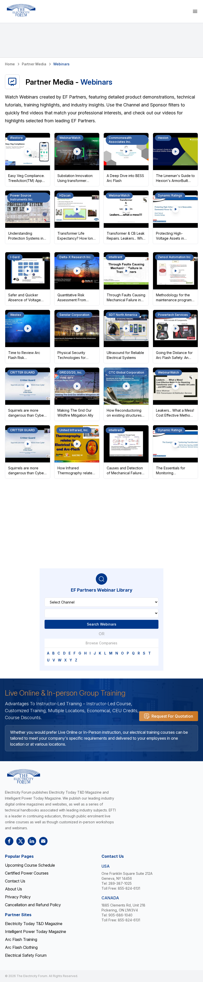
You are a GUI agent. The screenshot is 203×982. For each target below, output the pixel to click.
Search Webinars (101, 624)
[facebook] (9, 841)
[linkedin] (32, 841)
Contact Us (15, 881)
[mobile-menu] (195, 11)
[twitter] (20, 841)
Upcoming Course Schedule (30, 865)
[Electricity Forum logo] (21, 10)
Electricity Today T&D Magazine (33, 923)
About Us (13, 888)
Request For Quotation (172, 716)
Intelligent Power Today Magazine (35, 931)
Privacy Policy (18, 896)
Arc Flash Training (21, 939)
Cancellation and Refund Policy (33, 904)
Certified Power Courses (27, 873)
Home (10, 64)
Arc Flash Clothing (21, 947)
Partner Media (34, 64)
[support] (43, 841)
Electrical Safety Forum (26, 955)
